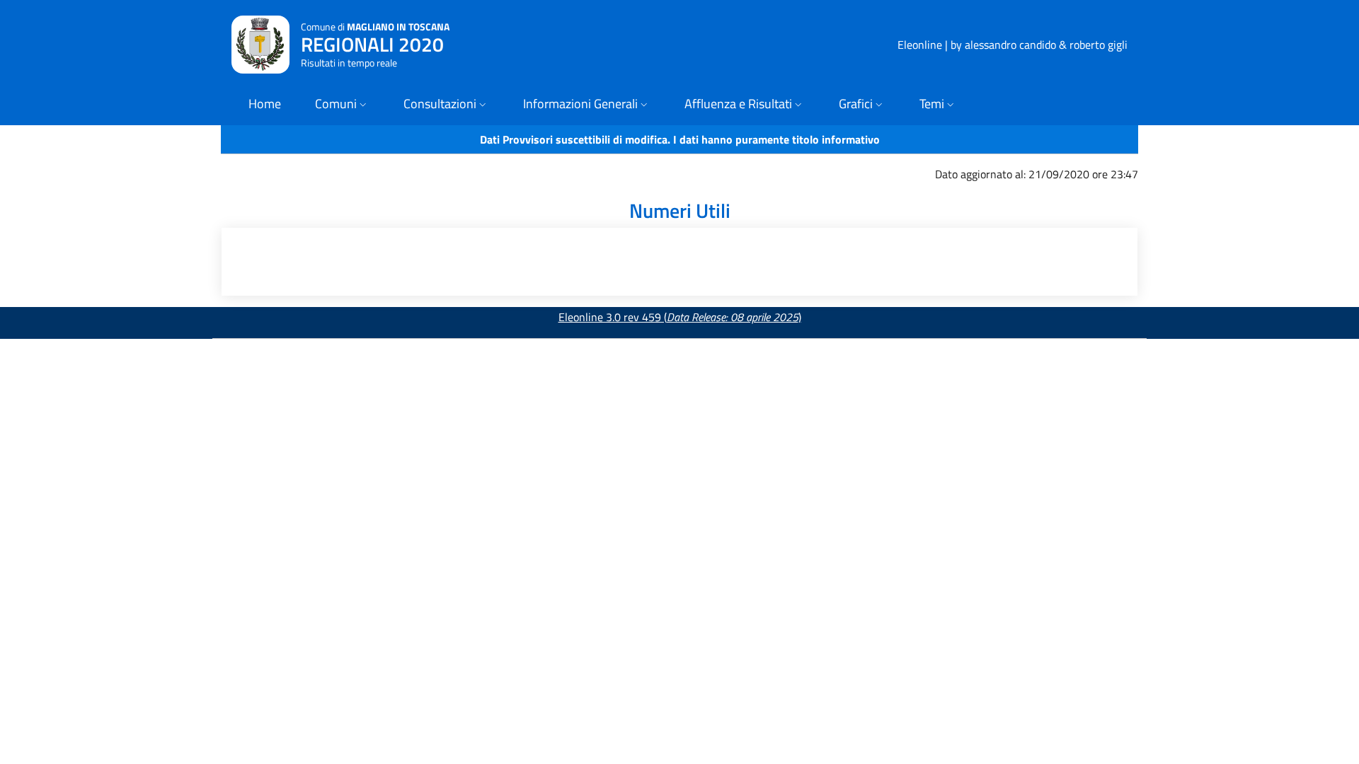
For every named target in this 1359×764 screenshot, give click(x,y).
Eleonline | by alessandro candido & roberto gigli (1013, 44)
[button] (342, 105)
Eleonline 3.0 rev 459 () (679, 316)
